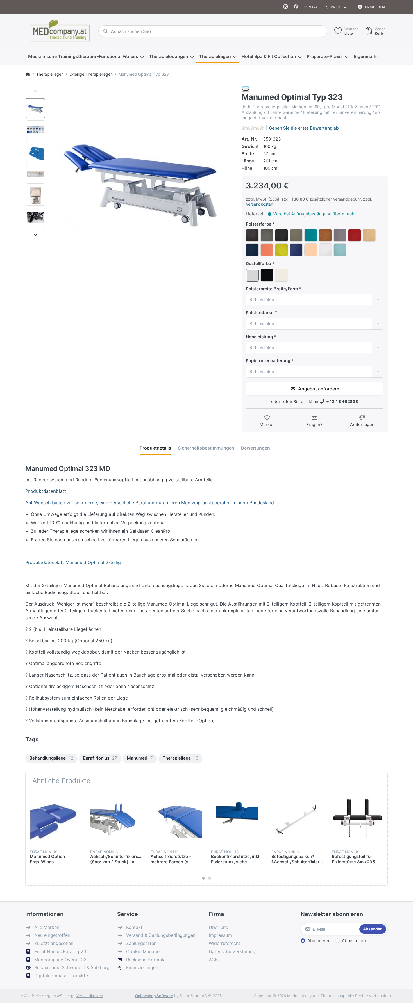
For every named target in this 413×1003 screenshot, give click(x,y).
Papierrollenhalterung (268, 360)
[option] (35, 108)
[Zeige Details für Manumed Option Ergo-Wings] (55, 820)
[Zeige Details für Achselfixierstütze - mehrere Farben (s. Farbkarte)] (176, 820)
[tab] (155, 448)
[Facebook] (296, 7)
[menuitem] (85, 56)
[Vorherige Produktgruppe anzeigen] (32, 837)
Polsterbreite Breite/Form (272, 288)
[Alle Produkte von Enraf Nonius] (245, 88)
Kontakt (311, 7)
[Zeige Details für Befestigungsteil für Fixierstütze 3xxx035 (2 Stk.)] (358, 820)
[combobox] (212, 31)
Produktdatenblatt (45, 491)
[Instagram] (286, 7)
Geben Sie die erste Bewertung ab (304, 128)
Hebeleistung (259, 336)
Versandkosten (259, 204)
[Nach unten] (35, 234)
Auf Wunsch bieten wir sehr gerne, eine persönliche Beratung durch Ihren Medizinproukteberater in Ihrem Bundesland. (150, 502)
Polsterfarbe (258, 224)
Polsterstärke (260, 312)
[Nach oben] (35, 91)
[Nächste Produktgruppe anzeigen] (381, 837)
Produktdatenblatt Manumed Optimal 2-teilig (73, 562)
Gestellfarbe (258, 263)
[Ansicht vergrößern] (141, 177)
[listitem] (141, 177)
